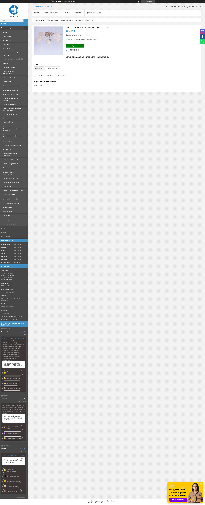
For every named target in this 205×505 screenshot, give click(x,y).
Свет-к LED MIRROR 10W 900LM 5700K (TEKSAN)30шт (13, 364)
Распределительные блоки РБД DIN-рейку (12, 54)
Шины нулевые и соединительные (8, 72)
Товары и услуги (6, 28)
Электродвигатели (9, 220)
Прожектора (7, 40)
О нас (3, 228)
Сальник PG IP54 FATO (10, 115)
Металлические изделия (11, 182)
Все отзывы (21, 497)
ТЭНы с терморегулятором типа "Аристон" (12, 109)
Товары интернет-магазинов (13, 191)
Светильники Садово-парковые (10, 154)
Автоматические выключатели (8, 173)
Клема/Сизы (7, 216)
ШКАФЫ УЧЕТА (7, 186)
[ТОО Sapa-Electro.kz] (14, 10)
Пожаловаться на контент (109, 503)
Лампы (5, 32)
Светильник (7, 36)
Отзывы (4, 232)
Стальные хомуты (9, 67)
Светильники (7, 141)
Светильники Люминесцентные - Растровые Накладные (13, 129)
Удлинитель (7, 49)
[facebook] (34, 65)
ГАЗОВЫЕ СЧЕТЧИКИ (9, 195)
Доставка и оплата (94, 13)
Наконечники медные (10, 90)
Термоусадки (7, 211)
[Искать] (25, 20)
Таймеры (6, 63)
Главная (37, 13)
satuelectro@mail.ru (7, 307)
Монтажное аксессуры (10, 178)
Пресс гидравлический (10, 94)
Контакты (78, 13)
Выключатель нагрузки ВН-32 (13, 59)
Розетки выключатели (10, 160)
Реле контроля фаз (9, 104)
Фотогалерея (5, 236)
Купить (74, 46)
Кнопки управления (9, 224)
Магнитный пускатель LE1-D (12, 86)
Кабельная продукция (10, 164)
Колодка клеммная (9, 77)
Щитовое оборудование (11, 203)
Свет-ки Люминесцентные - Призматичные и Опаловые (12, 136)
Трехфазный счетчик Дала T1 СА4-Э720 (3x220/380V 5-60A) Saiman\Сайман (13, 460)
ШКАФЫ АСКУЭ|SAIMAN (10, 199)
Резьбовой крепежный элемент (10, 99)
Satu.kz (112, 501)
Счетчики (6, 44)
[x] (37, 65)
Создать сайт (66, 1)
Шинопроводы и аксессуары (12, 145)
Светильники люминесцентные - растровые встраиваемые (13, 121)
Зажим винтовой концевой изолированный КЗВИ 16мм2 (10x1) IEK (13, 418)
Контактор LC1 (8, 82)
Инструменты (7, 207)
